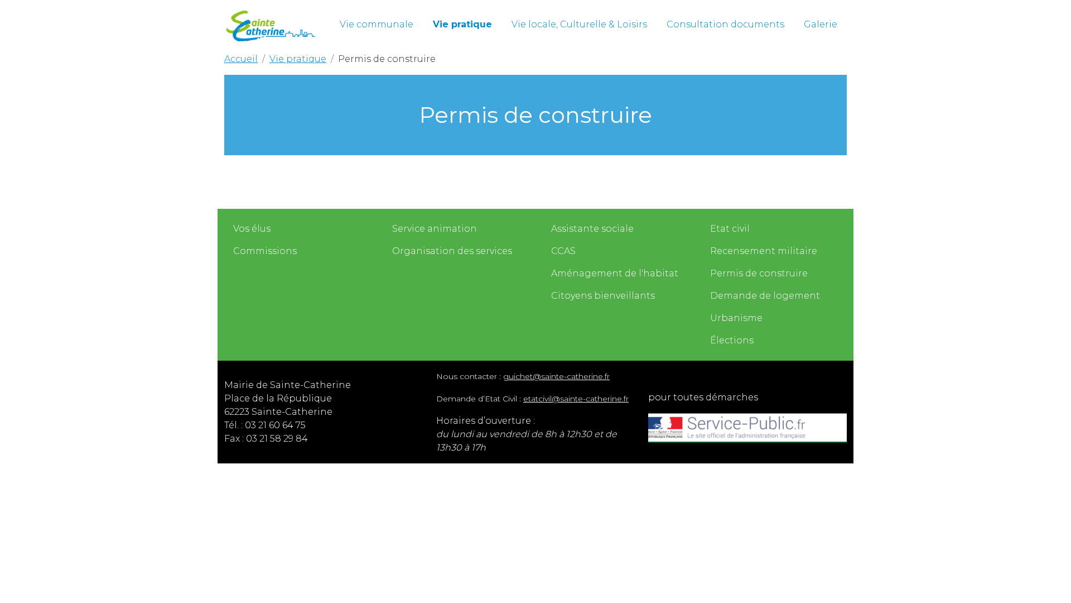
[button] (376, 24)
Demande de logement (765, 295)
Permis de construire (759, 273)
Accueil (241, 59)
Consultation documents (725, 24)
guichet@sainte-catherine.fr (556, 376)
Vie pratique (462, 24)
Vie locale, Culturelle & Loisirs (579, 24)
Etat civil (730, 228)
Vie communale (376, 24)
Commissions (265, 251)
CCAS (563, 251)
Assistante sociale (592, 228)
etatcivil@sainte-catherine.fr (576, 399)
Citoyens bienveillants (603, 295)
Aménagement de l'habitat (614, 273)
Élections (732, 340)
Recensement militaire (763, 251)
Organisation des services (452, 251)
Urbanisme (736, 318)
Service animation (434, 228)
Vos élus (252, 228)
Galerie (820, 24)
